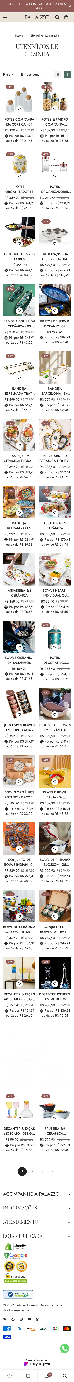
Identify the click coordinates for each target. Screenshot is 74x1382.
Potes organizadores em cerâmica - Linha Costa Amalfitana (19, 189)
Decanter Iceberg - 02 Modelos (55, 997)
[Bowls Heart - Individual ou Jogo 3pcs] (55, 569)
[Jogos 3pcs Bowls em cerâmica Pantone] (55, 704)
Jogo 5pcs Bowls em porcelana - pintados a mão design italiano (19, 728)
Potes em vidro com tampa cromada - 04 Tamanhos (55, 122)
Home (19, 35)
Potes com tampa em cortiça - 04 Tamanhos (19, 122)
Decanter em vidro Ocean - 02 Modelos (19, 1068)
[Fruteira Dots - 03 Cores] (19, 233)
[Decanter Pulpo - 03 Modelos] (55, 1044)
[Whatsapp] (37, 1319)
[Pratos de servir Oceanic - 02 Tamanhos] (55, 300)
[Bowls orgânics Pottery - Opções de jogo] (19, 771)
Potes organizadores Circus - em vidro (55, 189)
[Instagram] (21, 1319)
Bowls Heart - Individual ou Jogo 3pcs (55, 593)
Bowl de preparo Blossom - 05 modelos (55, 862)
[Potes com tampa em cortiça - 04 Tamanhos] (19, 98)
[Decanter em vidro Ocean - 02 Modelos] (19, 1044)
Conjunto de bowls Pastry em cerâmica (55, 929)
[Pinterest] (4, 1319)
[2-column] (67, 74)
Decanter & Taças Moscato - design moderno (19, 997)
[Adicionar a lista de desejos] (19, 109)
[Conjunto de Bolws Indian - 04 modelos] (19, 838)
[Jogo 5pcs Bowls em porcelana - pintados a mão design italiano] (19, 704)
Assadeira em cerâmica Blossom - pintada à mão (55, 526)
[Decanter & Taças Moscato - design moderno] (19, 973)
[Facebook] (13, 1319)
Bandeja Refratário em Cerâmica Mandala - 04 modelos (19, 526)
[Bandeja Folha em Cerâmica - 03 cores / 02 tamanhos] (19, 300)
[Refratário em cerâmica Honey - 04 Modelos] (55, 435)
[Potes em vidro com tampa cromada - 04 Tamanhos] (55, 98)
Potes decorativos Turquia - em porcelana (55, 660)
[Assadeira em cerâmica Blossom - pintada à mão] (55, 502)
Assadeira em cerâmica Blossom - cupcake (19, 593)
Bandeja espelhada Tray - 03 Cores (19, 391)
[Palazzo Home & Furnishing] (37, 17)
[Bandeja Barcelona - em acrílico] (55, 367)
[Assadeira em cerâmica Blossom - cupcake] (19, 569)
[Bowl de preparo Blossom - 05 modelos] (55, 838)
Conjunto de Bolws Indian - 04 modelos (19, 862)
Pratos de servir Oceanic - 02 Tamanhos (54, 324)
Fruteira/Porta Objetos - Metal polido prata (55, 257)
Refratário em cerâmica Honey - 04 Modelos (54, 458)
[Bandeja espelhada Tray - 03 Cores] (19, 367)
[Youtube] (29, 1319)
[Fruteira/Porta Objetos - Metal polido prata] (55, 233)
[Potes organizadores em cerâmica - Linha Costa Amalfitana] (19, 165)
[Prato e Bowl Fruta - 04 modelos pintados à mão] (55, 771)
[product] (9, 1375)
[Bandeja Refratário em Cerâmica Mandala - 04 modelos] (19, 502)
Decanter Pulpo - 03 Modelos (55, 1068)
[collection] (28, 1376)
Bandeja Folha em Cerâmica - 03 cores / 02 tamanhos (19, 324)
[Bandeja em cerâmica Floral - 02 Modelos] (19, 435)
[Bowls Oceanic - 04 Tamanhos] (19, 637)
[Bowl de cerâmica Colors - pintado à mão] (19, 906)
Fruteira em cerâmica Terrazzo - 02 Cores (54, 1131)
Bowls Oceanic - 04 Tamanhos (19, 660)
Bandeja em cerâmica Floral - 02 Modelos (19, 458)
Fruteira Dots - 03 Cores (19, 256)
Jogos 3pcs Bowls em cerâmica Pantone (55, 728)
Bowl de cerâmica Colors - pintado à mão (19, 929)
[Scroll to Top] (66, 1360)
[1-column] (57, 74)
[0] (66, 17)
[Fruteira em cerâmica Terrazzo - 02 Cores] (55, 1108)
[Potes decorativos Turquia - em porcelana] (55, 637)
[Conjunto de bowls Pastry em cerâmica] (55, 906)
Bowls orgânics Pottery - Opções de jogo (19, 795)
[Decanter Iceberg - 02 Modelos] (55, 973)
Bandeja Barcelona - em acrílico (54, 391)
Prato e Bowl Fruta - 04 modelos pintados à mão (55, 795)
